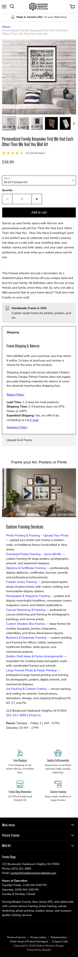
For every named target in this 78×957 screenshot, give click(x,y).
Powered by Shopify (39, 950)
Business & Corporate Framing (26, 638)
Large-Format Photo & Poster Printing (31, 670)
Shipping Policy (17, 427)
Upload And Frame (19, 440)
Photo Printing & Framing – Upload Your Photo (37, 535)
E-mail (34, 420)
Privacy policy (38, 937)
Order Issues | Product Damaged (29, 941)
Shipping (13, 332)
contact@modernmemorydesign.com (33, 873)
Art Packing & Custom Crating (26, 689)
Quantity (7, 190)
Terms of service (16, 937)
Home (6, 27)
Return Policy (15, 395)
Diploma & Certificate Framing (26, 568)
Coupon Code (60, 941)
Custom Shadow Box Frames (25, 624)
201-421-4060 (16, 715)
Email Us (35, 715)
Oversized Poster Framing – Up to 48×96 (33, 554)
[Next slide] (74, 123)
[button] (9, 123)
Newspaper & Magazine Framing (28, 596)
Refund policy (59, 937)
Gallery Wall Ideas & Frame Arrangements (34, 656)
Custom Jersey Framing (21, 582)
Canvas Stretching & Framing (25, 610)
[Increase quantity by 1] (37, 199)
